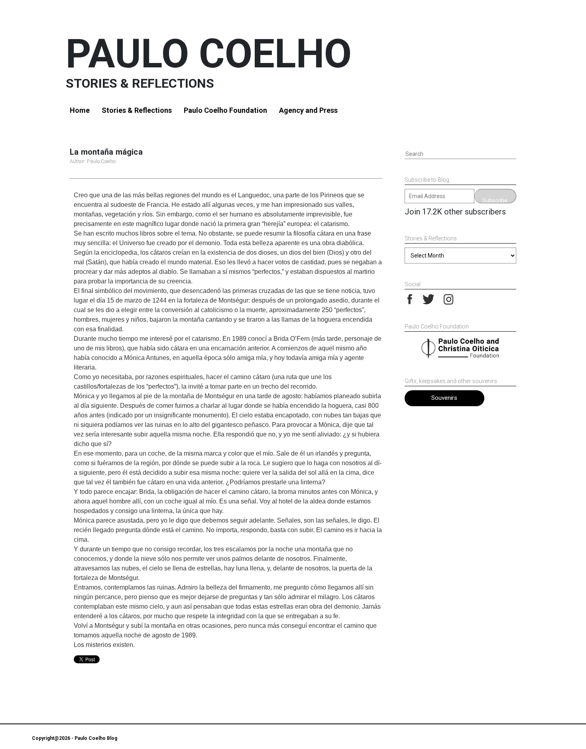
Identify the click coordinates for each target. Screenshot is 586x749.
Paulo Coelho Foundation (225, 110)
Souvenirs (444, 397)
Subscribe (494, 200)
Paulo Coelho (209, 53)
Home (80, 110)
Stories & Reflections (137, 110)
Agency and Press (308, 110)
